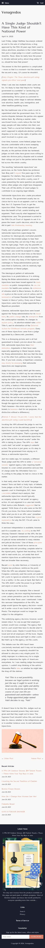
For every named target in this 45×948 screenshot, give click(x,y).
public (12, 317)
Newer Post (36, 758)
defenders (6, 348)
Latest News (22, 829)
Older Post (8, 758)
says (32, 442)
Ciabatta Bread (8, 804)
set (3, 294)
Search (22, 911)
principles (38, 542)
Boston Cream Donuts (11, 789)
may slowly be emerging (12, 363)
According (26, 531)
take (18, 668)
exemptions (33, 317)
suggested (29, 505)
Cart (41, 3)
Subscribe (36, 937)
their (32, 345)
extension (37, 288)
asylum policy (7, 323)
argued (18, 173)
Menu (6, 3)
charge (18, 317)
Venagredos (29, 943)
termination (6, 297)
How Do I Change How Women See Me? (19, 796)
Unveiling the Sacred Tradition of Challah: (19, 781)
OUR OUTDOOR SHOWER (13, 812)
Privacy (22, 914)
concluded (6, 493)
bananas (13, 409)
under (38, 323)
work (10, 565)
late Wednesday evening (21, 225)
